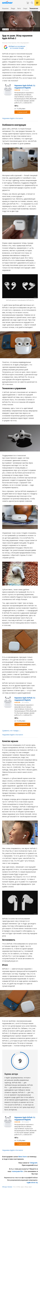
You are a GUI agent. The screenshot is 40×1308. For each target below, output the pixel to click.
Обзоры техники (7, 1187)
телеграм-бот (17, 1171)
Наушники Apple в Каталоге (12, 118)
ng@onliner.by (32, 1182)
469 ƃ (16, 105)
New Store (22, 1156)
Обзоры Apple (28, 1187)
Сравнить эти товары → (11, 731)
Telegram (33, 1163)
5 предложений (22, 112)
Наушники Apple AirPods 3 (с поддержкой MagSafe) (24, 86)
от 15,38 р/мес (19, 108)
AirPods (18, 1187)
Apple (22, 1187)
